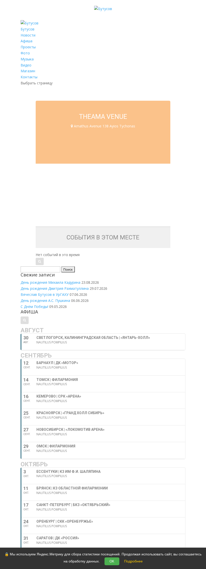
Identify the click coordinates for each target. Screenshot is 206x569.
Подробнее (133, 561)
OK (112, 561)
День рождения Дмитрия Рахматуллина (55, 288)
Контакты (29, 77)
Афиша (26, 41)
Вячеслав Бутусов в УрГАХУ (45, 294)
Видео (26, 65)
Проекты (28, 47)
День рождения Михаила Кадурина (50, 282)
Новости (28, 35)
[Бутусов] (103, 8)
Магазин (28, 70)
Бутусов (27, 29)
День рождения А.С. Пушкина (45, 300)
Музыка (27, 59)
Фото (25, 53)
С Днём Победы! (34, 306)
